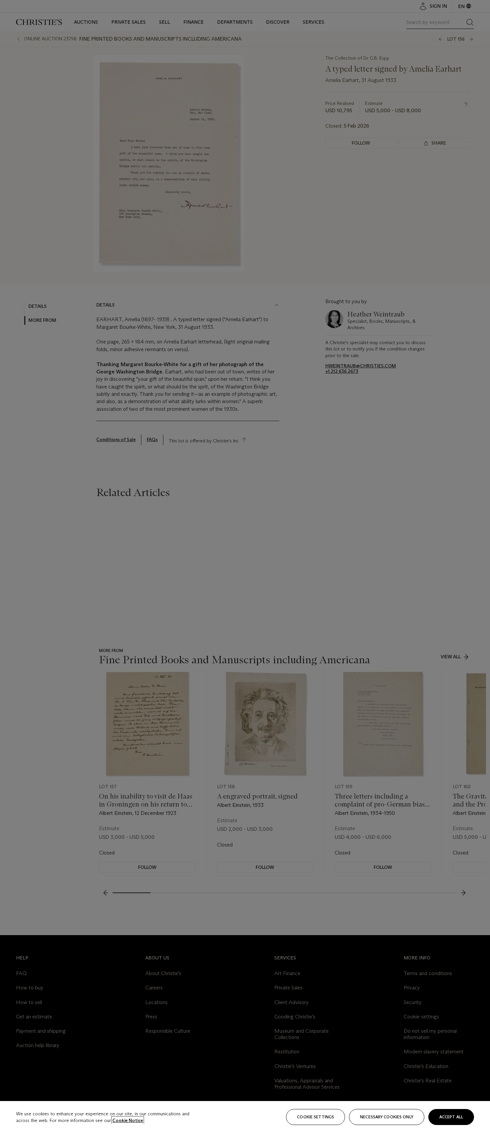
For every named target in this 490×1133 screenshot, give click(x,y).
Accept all (451, 1116)
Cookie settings (315, 1116)
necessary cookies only (386, 1116)
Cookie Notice (127, 1120)
